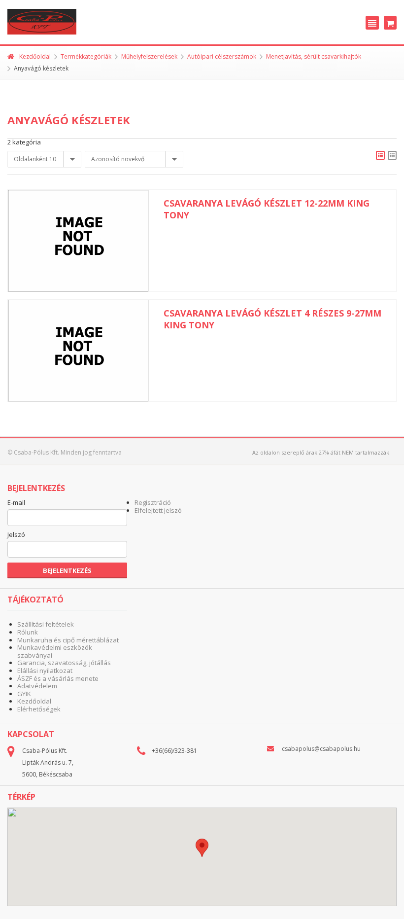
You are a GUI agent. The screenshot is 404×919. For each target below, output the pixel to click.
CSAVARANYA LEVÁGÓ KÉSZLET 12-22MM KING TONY (267, 209)
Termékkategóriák (86, 56)
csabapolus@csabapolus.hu (321, 748)
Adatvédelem (37, 685)
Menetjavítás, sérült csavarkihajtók (313, 56)
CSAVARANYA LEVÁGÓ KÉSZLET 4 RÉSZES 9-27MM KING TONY (272, 319)
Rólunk (27, 632)
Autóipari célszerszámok (221, 56)
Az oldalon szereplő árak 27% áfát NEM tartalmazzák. (321, 452)
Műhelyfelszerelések (149, 56)
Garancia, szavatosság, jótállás (64, 662)
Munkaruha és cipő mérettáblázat (68, 640)
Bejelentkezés (67, 570)
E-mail (16, 503)
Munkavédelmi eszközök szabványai (54, 651)
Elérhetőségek (39, 709)
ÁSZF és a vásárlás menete (58, 678)
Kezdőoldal (35, 56)
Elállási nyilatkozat (44, 670)
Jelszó (16, 535)
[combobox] (44, 159)
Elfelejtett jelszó (158, 510)
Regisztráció (153, 502)
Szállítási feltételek (45, 624)
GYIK (24, 693)
